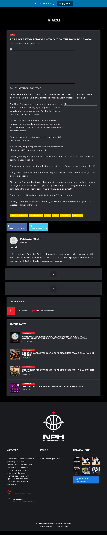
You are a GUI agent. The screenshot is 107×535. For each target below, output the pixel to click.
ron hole (77, 215)
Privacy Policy (63, 526)
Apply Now (64, 3)
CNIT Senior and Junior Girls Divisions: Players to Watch (52, 387)
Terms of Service (45, 526)
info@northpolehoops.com (22, 493)
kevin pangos (36, 215)
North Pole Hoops (43, 523)
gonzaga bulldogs (19, 215)
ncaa (47, 215)
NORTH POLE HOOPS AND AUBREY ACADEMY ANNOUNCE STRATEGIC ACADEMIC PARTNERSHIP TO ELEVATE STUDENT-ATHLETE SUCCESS (55, 337)
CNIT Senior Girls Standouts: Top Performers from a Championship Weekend (58, 354)
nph (55, 215)
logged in (33, 311)
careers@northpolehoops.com (23, 501)
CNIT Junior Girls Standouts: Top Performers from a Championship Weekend (58, 371)
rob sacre (65, 215)
